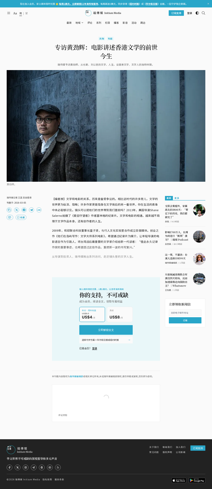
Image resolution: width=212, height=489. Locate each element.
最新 (169, 198)
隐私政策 (47, 479)
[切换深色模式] (196, 13)
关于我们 (154, 447)
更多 (176, 198)
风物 (101, 38)
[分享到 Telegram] (31, 209)
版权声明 (167, 452)
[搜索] (202, 13)
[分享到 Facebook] (24, 209)
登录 (94, 348)
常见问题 (154, 452)
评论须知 (62, 415)
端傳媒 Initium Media (27, 479)
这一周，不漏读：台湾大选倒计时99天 (176, 256)
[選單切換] (82, 22)
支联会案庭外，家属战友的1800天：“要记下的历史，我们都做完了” (176, 211)
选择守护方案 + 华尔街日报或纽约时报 (100, 339)
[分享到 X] (16, 209)
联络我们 (167, 447)
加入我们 (180, 447)
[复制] (9, 209)
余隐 (167, 221)
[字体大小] (15, 13)
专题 (110, 38)
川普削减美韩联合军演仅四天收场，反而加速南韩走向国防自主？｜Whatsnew (176, 280)
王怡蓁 (168, 290)
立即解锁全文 (106, 329)
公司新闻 (180, 452)
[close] (208, 3)
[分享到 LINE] (38, 209)
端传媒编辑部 (76, 376)
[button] (78, 22)
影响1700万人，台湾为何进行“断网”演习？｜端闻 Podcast (176, 235)
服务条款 (59, 479)
